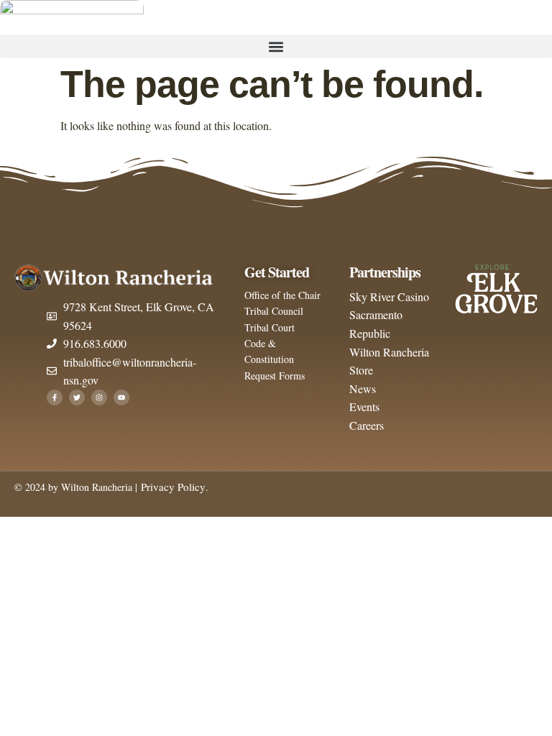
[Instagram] (99, 397)
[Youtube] (121, 397)
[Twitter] (77, 397)
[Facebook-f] (55, 397)
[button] (276, 46)
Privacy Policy (171, 486)
